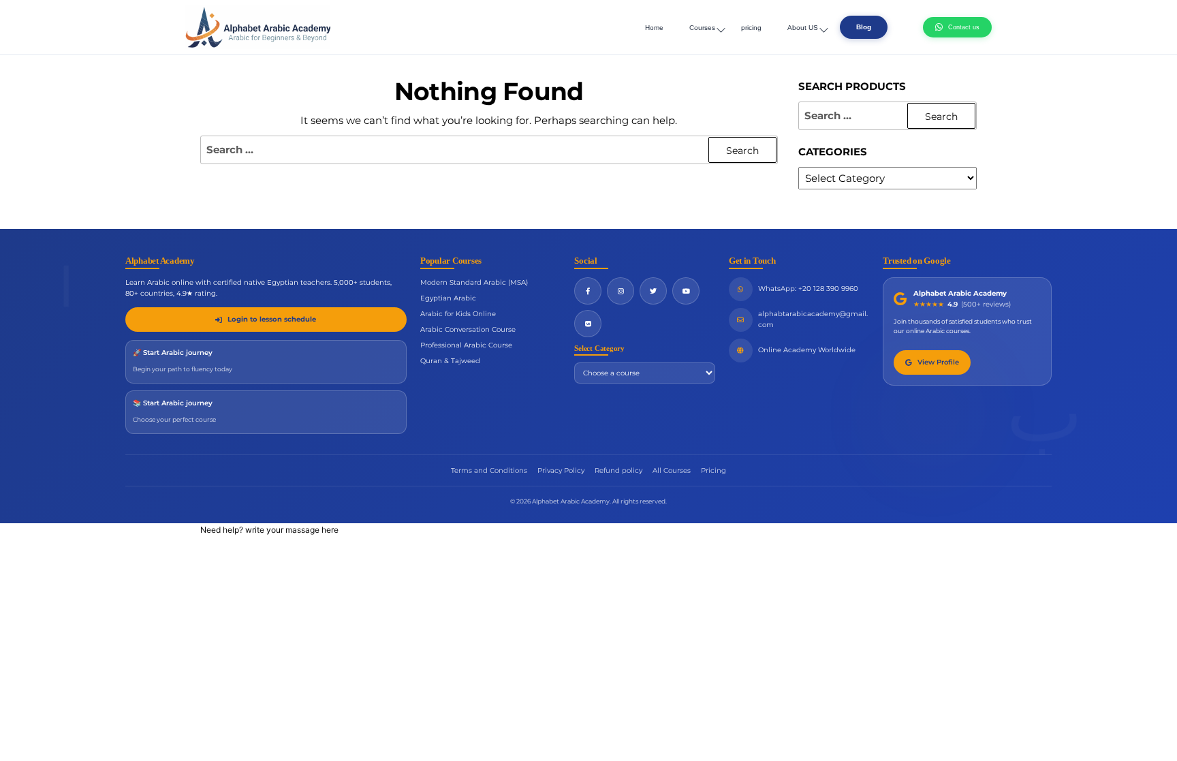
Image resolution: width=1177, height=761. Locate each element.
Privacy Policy (560, 470)
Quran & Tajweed (450, 360)
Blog (863, 27)
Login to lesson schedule (271, 319)
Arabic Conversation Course (468, 329)
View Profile (938, 362)
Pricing (713, 470)
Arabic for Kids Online (458, 313)
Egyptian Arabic (448, 298)
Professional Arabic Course (466, 345)
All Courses (672, 470)
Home (654, 27)
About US (802, 27)
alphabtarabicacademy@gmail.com (813, 319)
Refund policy (618, 470)
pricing (751, 27)
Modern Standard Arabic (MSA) (474, 282)
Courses (702, 27)
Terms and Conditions (489, 470)
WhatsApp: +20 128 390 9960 (808, 288)
